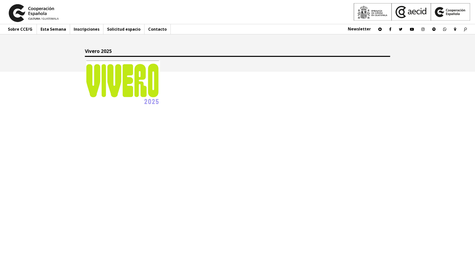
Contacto (157, 29)
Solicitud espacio (124, 29)
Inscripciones (86, 29)
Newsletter (359, 29)
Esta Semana (53, 29)
